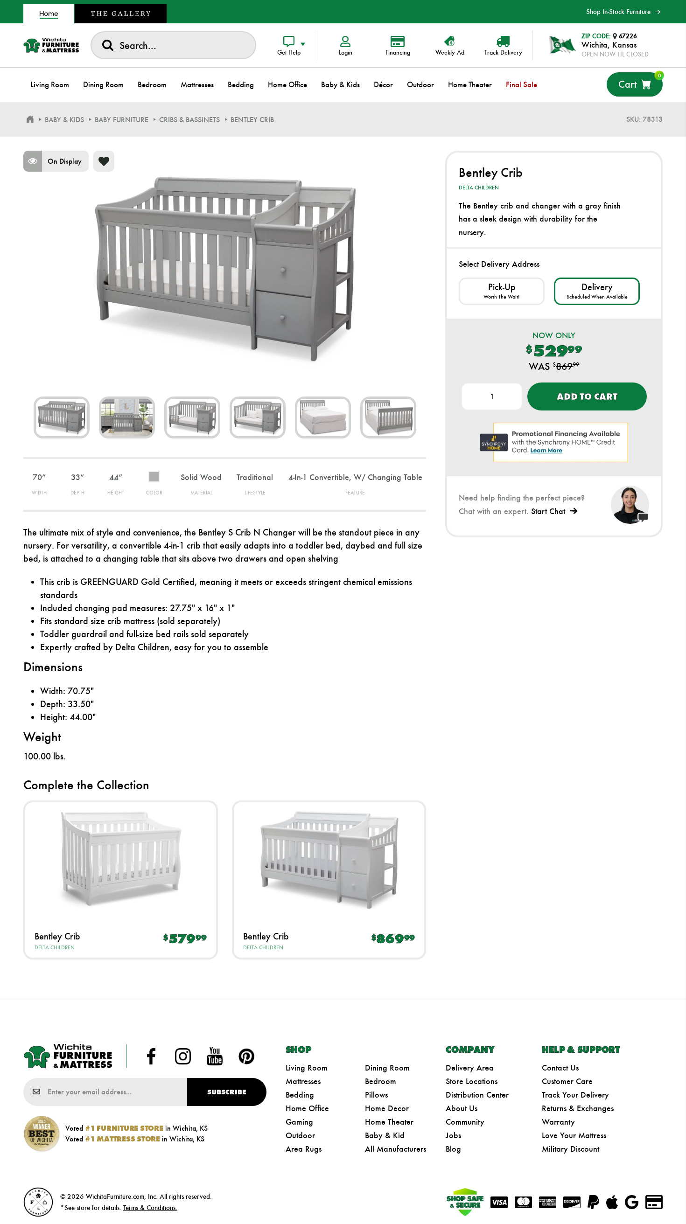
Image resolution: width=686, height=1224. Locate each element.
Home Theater (389, 1122)
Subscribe (226, 1092)
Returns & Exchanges (578, 1108)
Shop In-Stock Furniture (618, 11)
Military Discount (570, 1149)
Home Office (307, 1108)
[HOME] (29, 119)
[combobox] (173, 45)
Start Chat (548, 511)
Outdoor (300, 1135)
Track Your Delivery (575, 1095)
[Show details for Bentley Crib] (120, 859)
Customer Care (567, 1081)
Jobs (453, 1135)
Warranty (558, 1122)
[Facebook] (151, 1056)
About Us (461, 1108)
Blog (453, 1149)
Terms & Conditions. (150, 1207)
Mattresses (303, 1081)
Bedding (300, 1095)
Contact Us (560, 1068)
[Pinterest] (246, 1056)
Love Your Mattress (574, 1135)
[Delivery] (596, 291)
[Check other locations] (501, 291)
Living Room (307, 1068)
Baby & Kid (385, 1135)
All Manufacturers (395, 1149)
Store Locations (471, 1081)
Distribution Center (477, 1095)
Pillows (376, 1095)
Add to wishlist (103, 161)
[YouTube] (214, 1056)
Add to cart (587, 396)
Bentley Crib (57, 936)
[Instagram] (183, 1056)
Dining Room (387, 1068)
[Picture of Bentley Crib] (62, 417)
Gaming (299, 1122)
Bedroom (380, 1081)
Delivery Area (470, 1068)
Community (465, 1122)
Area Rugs (304, 1149)
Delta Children (55, 947)
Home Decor (387, 1108)
